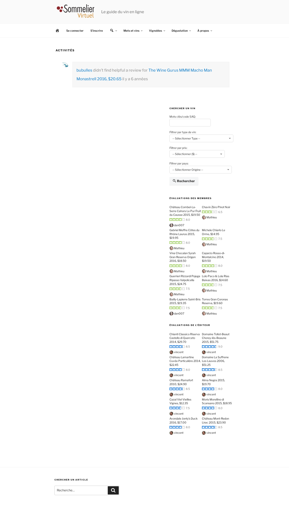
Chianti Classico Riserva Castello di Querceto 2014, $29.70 (184, 337)
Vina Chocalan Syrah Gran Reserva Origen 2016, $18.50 (182, 256)
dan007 (179, 225)
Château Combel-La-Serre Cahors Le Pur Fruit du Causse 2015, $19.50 (185, 210)
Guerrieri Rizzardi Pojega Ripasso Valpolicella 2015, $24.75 (184, 279)
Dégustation (180, 30)
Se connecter (75, 30)
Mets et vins (131, 30)
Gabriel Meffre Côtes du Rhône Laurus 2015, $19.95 (184, 233)
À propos (203, 30)
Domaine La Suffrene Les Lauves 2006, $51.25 (215, 360)
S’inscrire (96, 30)
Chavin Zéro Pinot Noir (216, 207)
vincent (178, 352)
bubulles (84, 70)
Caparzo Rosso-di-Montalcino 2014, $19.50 (213, 256)
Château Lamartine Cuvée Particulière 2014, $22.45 (185, 360)
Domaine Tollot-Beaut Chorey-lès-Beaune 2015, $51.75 (215, 337)
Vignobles (155, 30)
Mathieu (211, 217)
